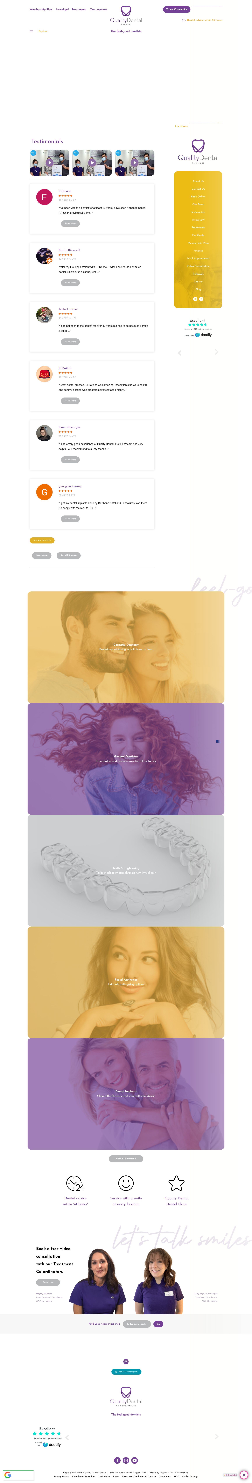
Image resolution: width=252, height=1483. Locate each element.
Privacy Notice (61, 1477)
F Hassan (65, 191)
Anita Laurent (68, 309)
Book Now (48, 1282)
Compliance (165, 1477)
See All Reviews (42, 540)
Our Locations (99, 9)
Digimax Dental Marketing (174, 1473)
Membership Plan (41, 9)
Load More (42, 555)
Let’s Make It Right (108, 1477)
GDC (176, 1477)
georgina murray (70, 486)
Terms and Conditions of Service (139, 1477)
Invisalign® (62, 9)
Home (119, 82)
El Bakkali (65, 368)
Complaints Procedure (83, 1477)
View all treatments (126, 1159)
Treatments (79, 9)
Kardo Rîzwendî (69, 250)
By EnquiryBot (231, 1475)
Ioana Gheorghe (70, 427)
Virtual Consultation (176, 9)
